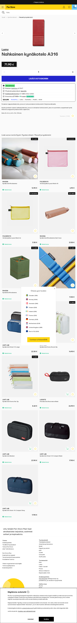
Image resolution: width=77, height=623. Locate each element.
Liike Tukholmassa (8, 549)
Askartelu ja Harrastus (46, 544)
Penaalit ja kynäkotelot (26, 17)
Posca (41, 568)
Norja (40, 587)
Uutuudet (42, 554)
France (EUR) (33, 315)
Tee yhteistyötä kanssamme (11, 557)
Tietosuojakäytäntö (8, 565)
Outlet (41, 552)
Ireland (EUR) (33, 311)
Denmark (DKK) (33, 303)
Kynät (3, 17)
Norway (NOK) (33, 299)
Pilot (40, 562)
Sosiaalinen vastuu (8, 559)
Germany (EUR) (33, 319)
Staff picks (42, 556)
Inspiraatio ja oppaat (8, 555)
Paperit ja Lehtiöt (44, 548)
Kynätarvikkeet (12, 17)
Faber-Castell (43, 566)
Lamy (5, 49)
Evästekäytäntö (7, 568)
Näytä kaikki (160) (44, 573)
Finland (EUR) (33, 307)
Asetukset (31, 619)
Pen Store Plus (6, 553)
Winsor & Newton (44, 571)
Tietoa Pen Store (7, 547)
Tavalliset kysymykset (9, 544)
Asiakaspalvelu (7, 542)
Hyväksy (46, 619)
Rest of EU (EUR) (34, 331)
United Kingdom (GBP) (35, 327)
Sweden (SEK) (33, 295)
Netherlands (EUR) (34, 323)
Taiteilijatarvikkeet (44, 542)
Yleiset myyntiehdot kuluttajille (12, 563)
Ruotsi (41, 586)
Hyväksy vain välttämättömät (26, 611)
